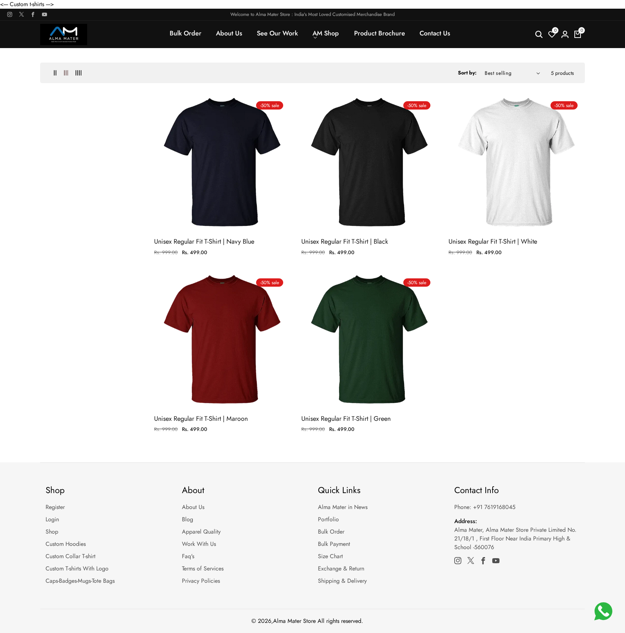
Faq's (188, 556)
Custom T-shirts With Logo (77, 568)
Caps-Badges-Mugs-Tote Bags (80, 581)
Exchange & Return (341, 568)
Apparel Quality (201, 531)
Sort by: (467, 72)
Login (52, 519)
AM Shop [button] (325, 33)
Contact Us (435, 33)
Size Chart (330, 556)
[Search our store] (538, 34)
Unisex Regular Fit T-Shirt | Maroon (201, 419)
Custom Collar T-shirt (70, 556)
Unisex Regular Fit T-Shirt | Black (344, 242)
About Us (229, 33)
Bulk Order (185, 33)
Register (55, 507)
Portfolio (328, 519)
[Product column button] (55, 72)
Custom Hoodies (66, 544)
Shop (52, 531)
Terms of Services (203, 568)
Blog (187, 519)
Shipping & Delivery (342, 581)
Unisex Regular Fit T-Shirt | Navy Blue (204, 242)
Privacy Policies (201, 581)
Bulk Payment (334, 544)
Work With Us (199, 544)
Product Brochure (379, 33)
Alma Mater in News (342, 507)
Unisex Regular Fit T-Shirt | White (492, 242)
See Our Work (277, 33)
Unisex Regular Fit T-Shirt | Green (346, 419)
